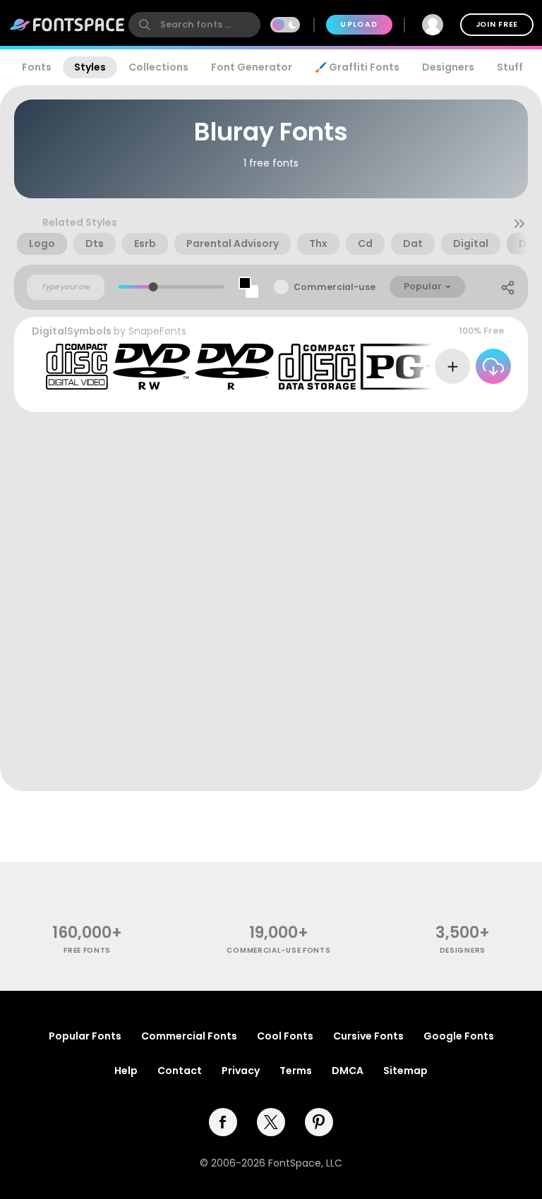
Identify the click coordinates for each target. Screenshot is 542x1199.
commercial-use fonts (278, 950)
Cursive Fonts (368, 1036)
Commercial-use (334, 287)
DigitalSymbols (72, 331)
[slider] (153, 286)
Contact (179, 1071)
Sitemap (405, 1071)
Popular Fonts (85, 1036)
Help (126, 1071)
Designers (448, 67)
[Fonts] (67, 24)
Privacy (241, 1071)
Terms (295, 1071)
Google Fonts (458, 1036)
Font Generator (251, 67)
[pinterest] (319, 1122)
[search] (194, 24)
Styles (90, 67)
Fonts (37, 67)
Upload (359, 24)
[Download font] (493, 366)
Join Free (497, 24)
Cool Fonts (285, 1036)
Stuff (510, 67)
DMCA (347, 1071)
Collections (158, 67)
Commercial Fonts (189, 1036)
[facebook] (223, 1122)
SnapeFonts (157, 331)
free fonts (87, 950)
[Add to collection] (452, 366)
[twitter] (271, 1122)
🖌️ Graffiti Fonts (357, 67)
